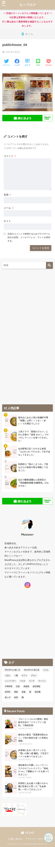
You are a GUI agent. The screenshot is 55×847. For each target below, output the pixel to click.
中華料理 (8, 686)
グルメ (34, 675)
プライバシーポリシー (36, 839)
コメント (10, 156)
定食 (18, 686)
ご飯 (16, 675)
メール (9, 208)
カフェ (24, 675)
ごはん (7, 675)
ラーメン (42, 681)
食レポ (7, 697)
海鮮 (16, 692)
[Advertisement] (27, 302)
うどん (46, 670)
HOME (29, 833)
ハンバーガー (10, 681)
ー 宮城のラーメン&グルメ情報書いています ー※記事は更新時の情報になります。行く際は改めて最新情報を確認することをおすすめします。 (27, 19)
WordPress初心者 (31, 670)
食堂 (16, 697)
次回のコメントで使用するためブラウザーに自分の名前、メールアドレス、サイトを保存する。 (28, 237)
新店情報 (36, 686)
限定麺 (37, 692)
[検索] (49, 265)
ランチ (32, 681)
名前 (8, 194)
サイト (7, 221)
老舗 (23, 692)
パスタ (22, 681)
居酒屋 (26, 686)
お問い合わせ (15, 839)
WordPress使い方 (12, 670)
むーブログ (28, 5)
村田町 (7, 692)
